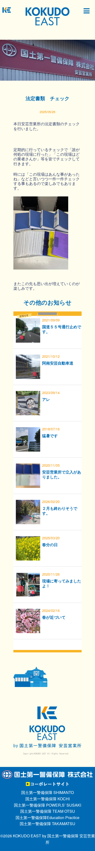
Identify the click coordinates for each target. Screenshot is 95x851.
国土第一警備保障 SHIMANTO (47, 792)
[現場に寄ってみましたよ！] (28, 575)
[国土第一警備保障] (47, 773)
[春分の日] (28, 539)
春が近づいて (54, 617)
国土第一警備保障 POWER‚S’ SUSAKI (47, 805)
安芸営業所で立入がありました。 (61, 474)
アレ (46, 399)
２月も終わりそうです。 (59, 510)
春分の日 (50, 544)
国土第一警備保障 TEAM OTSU (47, 811)
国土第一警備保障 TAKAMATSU (47, 823)
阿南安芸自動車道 (57, 363)
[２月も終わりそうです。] (28, 503)
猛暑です (50, 435)
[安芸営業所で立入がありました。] (28, 466)
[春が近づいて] (28, 612)
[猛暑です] (28, 430)
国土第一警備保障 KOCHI (47, 799)
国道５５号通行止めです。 (61, 329)
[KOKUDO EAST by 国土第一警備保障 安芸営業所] (47, 16)
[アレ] (28, 394)
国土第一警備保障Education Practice (47, 817)
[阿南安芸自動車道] (28, 357)
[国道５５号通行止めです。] (28, 321)
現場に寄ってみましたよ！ (61, 583)
